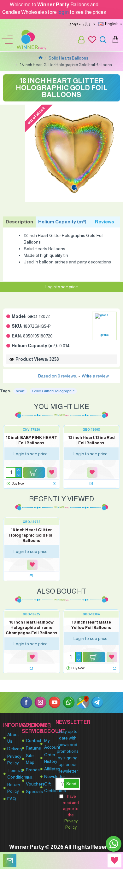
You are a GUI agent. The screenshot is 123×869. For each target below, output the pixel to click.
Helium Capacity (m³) (62, 221)
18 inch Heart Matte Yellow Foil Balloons (91, 625)
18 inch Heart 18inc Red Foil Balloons (91, 440)
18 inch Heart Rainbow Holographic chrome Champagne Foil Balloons (31, 627)
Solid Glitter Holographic (53, 391)
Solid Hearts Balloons (68, 58)
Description (19, 221)
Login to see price (61, 287)
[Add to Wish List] (52, 472)
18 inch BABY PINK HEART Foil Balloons (31, 440)
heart (20, 391)
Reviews (104, 221)
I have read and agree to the (71, 812)
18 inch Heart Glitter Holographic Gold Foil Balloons (31, 535)
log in (63, 12)
